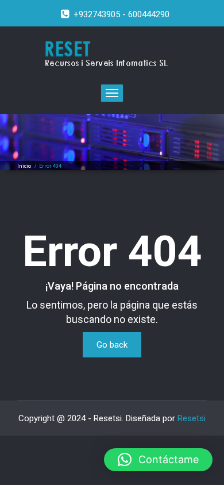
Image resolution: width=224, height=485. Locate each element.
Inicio (24, 166)
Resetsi (191, 418)
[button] (158, 459)
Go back (112, 345)
